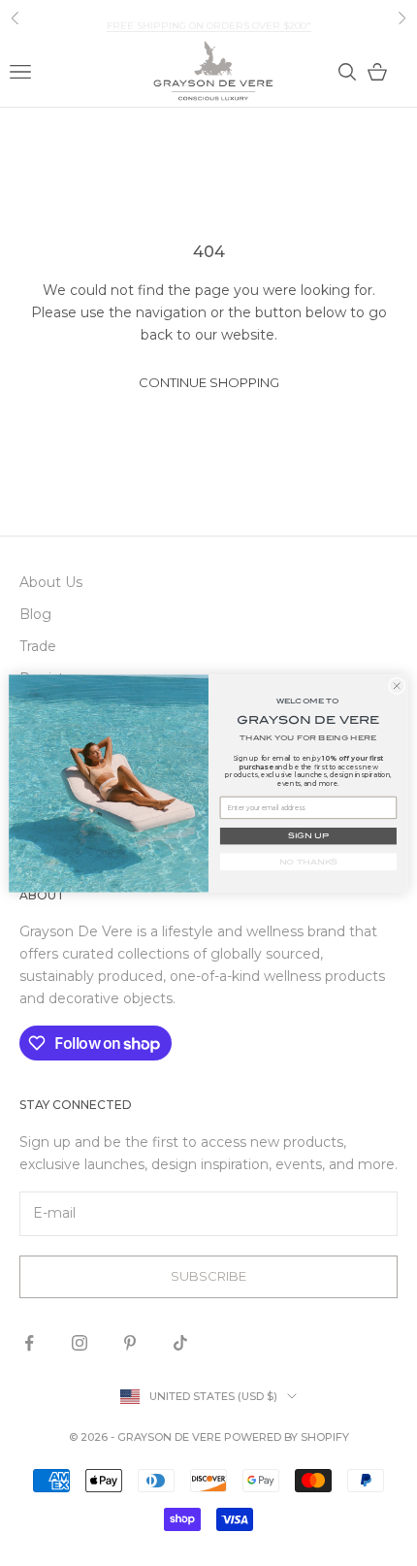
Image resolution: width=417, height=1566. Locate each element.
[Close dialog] (396, 685)
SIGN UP (308, 836)
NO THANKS (308, 861)
